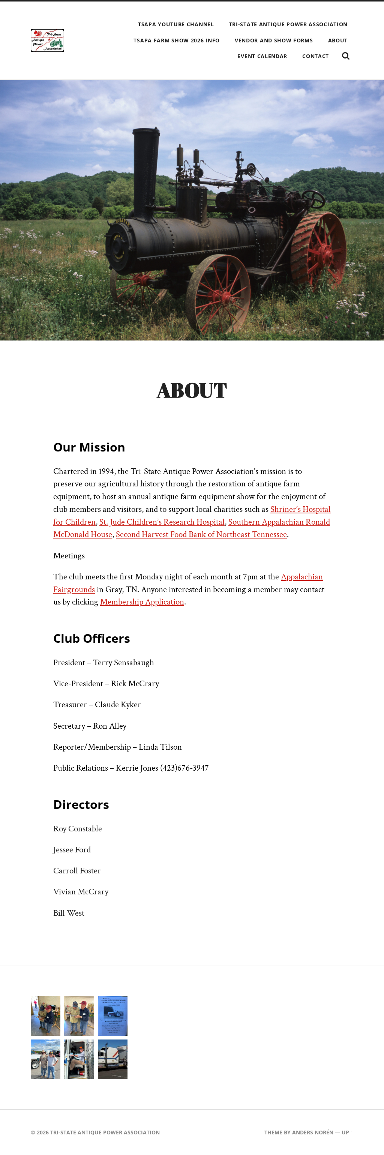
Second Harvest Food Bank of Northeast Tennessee (201, 534)
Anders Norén (312, 1132)
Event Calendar (262, 56)
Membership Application (142, 602)
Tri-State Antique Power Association (288, 24)
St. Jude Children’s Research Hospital (162, 522)
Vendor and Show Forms (274, 40)
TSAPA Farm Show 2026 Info (176, 40)
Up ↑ (347, 1132)
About (338, 40)
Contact (315, 56)
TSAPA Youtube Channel (176, 24)
